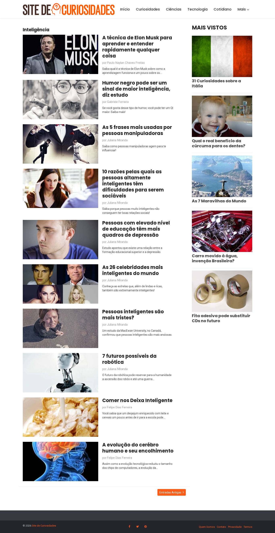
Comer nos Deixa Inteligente (137, 400)
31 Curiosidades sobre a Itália (216, 83)
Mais (242, 9)
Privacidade (235, 526)
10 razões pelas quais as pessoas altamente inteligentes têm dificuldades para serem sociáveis (133, 183)
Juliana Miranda (117, 140)
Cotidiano (223, 9)
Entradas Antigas (170, 492)
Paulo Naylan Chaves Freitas (126, 63)
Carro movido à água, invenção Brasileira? (215, 258)
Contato (221, 526)
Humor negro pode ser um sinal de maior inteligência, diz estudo (136, 88)
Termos (248, 526)
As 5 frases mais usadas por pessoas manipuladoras (137, 130)
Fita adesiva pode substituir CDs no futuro (221, 318)
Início (125, 9)
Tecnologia (197, 9)
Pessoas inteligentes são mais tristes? (133, 314)
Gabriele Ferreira (118, 102)
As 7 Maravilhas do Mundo (219, 201)
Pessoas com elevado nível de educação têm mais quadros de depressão (136, 228)
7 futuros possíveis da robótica (129, 359)
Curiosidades (148, 9)
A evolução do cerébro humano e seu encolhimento (138, 447)
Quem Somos (207, 526)
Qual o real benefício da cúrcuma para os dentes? (218, 143)
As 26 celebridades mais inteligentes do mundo (132, 270)
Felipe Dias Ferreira (119, 407)
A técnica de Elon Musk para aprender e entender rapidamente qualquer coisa (137, 46)
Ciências (173, 9)
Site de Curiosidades (44, 525)
